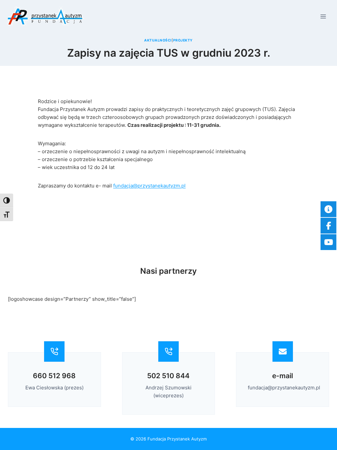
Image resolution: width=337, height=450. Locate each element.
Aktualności (158, 40)
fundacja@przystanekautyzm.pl (149, 186)
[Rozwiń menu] (323, 16)
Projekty (183, 40)
